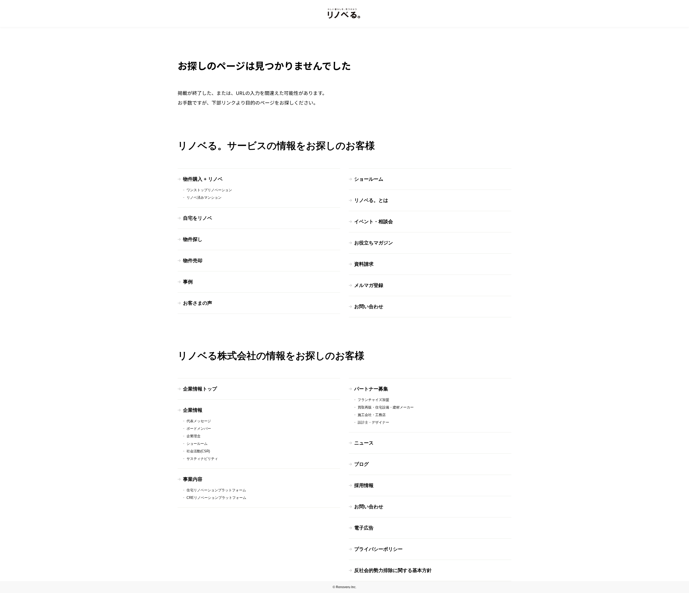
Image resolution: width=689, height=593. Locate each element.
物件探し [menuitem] (192, 239)
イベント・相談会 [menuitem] (373, 221)
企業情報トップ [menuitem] (200, 389)
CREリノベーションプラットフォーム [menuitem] (216, 497)
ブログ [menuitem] (361, 464)
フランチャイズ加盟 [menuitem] (373, 400)
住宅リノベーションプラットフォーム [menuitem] (216, 490)
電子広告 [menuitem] (364, 528)
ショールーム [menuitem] (368, 179)
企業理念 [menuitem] (194, 436)
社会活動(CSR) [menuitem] (198, 451)
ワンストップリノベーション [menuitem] (209, 190)
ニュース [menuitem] (364, 443)
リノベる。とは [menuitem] (371, 200)
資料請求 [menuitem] (364, 264)
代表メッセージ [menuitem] (199, 421)
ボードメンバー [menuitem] (199, 428)
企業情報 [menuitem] (192, 410)
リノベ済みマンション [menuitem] (204, 197)
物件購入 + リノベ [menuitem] (203, 179)
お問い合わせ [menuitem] (368, 306)
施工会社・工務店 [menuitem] (372, 415)
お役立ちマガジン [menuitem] (373, 243)
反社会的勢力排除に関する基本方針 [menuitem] (393, 570)
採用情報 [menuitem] (364, 485)
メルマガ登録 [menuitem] (368, 285)
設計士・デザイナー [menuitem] (373, 422)
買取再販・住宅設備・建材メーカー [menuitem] (386, 407)
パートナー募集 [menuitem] (371, 389)
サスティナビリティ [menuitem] (202, 458)
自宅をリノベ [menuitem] (197, 218)
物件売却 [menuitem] (192, 260)
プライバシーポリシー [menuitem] (378, 549)
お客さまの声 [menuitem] (197, 303)
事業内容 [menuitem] (192, 479)
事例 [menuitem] (188, 282)
